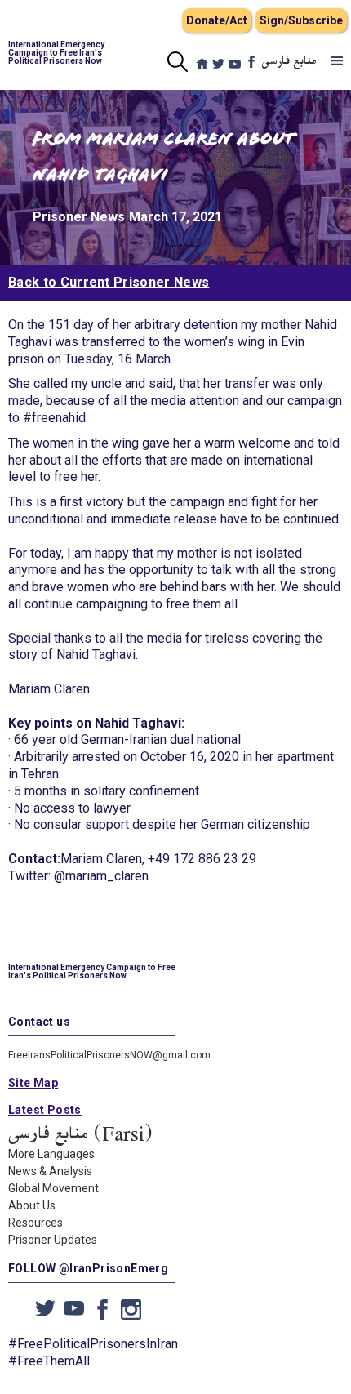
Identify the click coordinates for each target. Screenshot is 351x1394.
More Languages (51, 1153)
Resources (35, 1222)
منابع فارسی (289, 61)
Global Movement (53, 1188)
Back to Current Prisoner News (108, 282)
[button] (337, 61)
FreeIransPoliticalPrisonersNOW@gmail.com (109, 1055)
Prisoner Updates (52, 1239)
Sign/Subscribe (301, 20)
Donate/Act (216, 20)
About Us (32, 1205)
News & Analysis (50, 1171)
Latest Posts (45, 1109)
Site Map (33, 1082)
